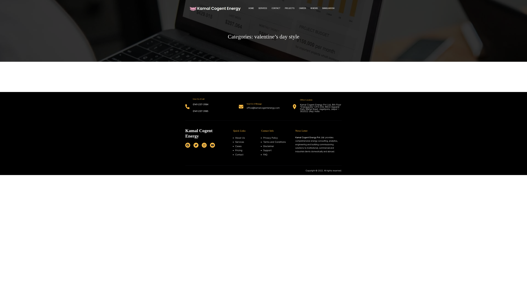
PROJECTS (290, 8)
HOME (251, 8)
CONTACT (276, 8)
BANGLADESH (328, 8)
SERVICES (262, 8)
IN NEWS (314, 8)
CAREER (302, 8)
